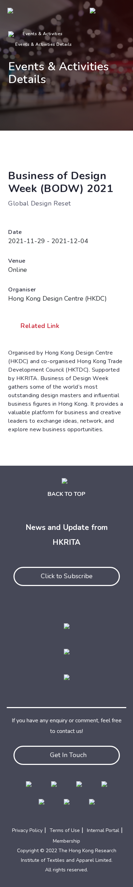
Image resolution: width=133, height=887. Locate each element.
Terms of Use (65, 830)
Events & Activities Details (43, 44)
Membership (66, 841)
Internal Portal (103, 830)
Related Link (40, 326)
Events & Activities (43, 34)
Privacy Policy (27, 830)
